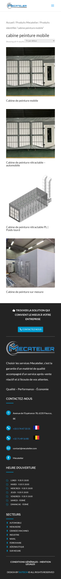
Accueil (10, 22)
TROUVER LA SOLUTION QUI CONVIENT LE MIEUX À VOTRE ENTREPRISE (33, 315)
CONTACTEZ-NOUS (31, 329)
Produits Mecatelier (27, 22)
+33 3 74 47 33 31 (21, 428)
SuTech (23, 572)
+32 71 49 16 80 (21, 438)
